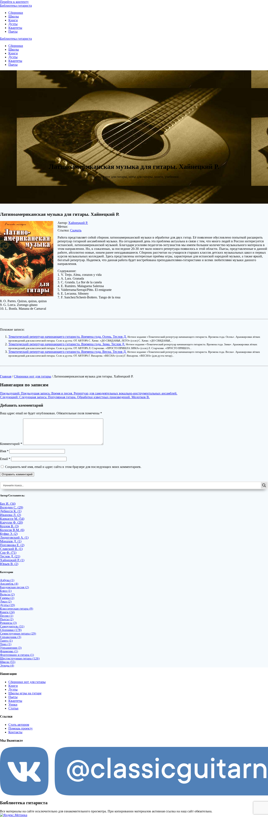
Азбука (7, 580)
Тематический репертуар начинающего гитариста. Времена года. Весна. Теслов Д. (67, 351)
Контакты (15, 732)
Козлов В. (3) (9, 526)
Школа (7, 662)
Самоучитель (12, 626)
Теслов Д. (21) (10, 556)
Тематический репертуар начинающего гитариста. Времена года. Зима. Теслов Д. (66, 344)
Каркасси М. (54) (12, 518)
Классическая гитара (16, 608)
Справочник (10, 637)
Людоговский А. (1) (14, 537)
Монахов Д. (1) (10, 541)
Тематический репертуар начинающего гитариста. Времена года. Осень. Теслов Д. (67, 336)
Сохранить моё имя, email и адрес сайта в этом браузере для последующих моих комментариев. (73, 467)
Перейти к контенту (14, 2)
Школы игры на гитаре (24, 693)
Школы (13, 16)
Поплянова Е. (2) (12, 545)
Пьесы (13, 31)
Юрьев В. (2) (9, 564)
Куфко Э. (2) (9, 534)
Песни (6, 615)
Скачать (75, 230)
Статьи (13, 708)
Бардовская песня (14, 587)
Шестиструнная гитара (20, 658)
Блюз (6, 590)
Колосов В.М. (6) (12, 530)
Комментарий (11, 444)
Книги (13, 20)
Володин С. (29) (11, 507)
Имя (4, 451)
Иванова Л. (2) (10, 515)
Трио (5, 644)
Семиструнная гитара (18, 633)
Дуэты (13, 24)
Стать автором (18, 724)
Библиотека (16, 5)
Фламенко (9, 651)
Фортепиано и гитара (17, 654)
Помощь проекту (20, 728)
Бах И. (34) (7, 503)
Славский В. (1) (11, 549)
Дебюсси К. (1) (10, 511)
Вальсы (7, 594)
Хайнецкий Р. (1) (12, 560)
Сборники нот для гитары (32, 376)
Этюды (7, 665)
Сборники (15, 12)
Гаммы (7, 598)
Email (5, 459)
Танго (6, 640)
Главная (5, 376)
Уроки (12, 704)
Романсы (8, 622)
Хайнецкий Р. (78, 223)
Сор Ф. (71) (8, 552)
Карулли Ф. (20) (11, 522)
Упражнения (11, 647)
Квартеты (15, 28)
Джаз (6, 601)
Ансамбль (9, 583)
